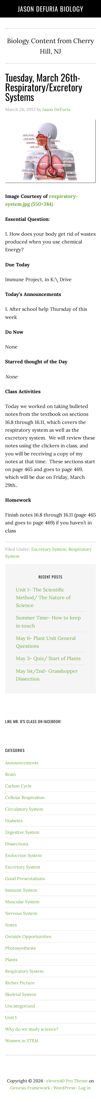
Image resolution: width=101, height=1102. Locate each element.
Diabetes (14, 820)
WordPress (64, 1087)
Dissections (16, 843)
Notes (11, 924)
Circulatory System (24, 809)
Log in (84, 1087)
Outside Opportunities (28, 936)
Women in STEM (22, 1040)
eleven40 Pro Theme (67, 1080)
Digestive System (22, 832)
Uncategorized (20, 1006)
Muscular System (22, 901)
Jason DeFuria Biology (50, 8)
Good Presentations (25, 878)
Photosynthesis (20, 948)
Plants (11, 959)
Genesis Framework (30, 1087)
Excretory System (48, 549)
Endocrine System (23, 855)
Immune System (21, 890)
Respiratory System (24, 971)
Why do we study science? (31, 1029)
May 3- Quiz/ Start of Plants (48, 658)
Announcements (21, 762)
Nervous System (21, 913)
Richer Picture (20, 982)
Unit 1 (11, 1017)
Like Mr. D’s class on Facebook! (33, 721)
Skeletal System (20, 994)
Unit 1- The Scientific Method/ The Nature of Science (43, 598)
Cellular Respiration (25, 797)
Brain (10, 774)
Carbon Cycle (18, 786)
